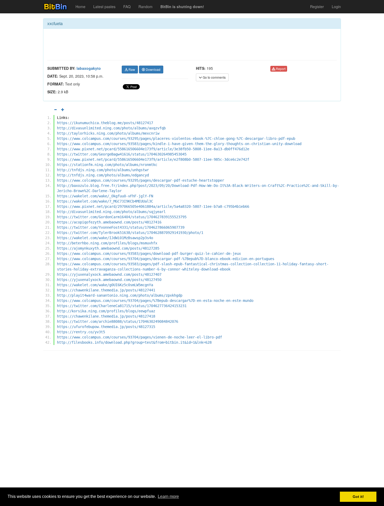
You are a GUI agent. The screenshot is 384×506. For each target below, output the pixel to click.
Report (280, 68)
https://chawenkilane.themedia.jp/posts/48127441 (106, 290)
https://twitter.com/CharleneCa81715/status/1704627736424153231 (122, 306)
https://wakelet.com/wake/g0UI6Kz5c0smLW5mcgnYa (105, 285)
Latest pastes (104, 6)
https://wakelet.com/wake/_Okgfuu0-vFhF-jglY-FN (105, 196)
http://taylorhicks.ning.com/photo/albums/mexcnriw (108, 133)
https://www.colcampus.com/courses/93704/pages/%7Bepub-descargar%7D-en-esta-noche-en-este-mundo (155, 300)
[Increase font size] (63, 109)
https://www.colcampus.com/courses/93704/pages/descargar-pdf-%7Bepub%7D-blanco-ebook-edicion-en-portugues (165, 259)
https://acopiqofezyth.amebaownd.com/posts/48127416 (109, 222)
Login (336, 6)
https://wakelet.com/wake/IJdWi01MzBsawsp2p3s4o (105, 238)
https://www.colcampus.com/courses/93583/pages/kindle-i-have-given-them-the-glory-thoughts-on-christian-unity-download (179, 144)
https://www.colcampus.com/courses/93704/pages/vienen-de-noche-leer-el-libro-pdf (139, 337)
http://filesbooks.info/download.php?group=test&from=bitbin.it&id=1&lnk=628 (134, 342)
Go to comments (214, 77)
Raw (131, 69)
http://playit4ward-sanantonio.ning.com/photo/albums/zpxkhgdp (119, 295)
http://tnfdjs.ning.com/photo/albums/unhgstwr (103, 170)
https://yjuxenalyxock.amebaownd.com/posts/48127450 (109, 280)
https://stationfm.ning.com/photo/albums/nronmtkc (107, 165)
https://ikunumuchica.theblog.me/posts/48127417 (105, 123)
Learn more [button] (168, 496)
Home (80, 6)
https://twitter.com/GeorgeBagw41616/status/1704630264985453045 (122, 154)
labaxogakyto (89, 68)
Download (152, 69)
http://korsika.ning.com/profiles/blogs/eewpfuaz (106, 311)
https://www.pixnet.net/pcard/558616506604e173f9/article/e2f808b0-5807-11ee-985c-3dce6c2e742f (153, 159)
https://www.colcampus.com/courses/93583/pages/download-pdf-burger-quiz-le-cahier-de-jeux (149, 253)
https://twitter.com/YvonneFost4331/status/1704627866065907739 (120, 227)
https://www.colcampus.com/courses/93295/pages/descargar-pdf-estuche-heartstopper (140, 180)
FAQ (127, 6)
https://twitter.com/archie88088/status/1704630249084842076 (117, 321)
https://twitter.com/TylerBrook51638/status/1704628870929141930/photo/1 (130, 233)
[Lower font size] (55, 109)
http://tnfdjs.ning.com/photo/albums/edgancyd (103, 175)
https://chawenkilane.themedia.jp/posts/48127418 (106, 316)
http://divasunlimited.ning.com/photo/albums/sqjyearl (111, 212)
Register (317, 6)
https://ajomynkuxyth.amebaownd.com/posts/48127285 (108, 248)
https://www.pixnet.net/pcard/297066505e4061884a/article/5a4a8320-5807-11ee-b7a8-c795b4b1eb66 (153, 206)
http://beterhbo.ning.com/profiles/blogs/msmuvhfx (107, 243)
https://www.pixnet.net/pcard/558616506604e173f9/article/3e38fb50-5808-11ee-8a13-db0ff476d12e (153, 149)
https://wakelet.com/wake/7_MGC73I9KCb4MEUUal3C (105, 201)
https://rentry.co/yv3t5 (81, 332)
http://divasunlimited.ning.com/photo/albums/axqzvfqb (111, 128)
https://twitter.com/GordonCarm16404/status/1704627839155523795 (122, 217)
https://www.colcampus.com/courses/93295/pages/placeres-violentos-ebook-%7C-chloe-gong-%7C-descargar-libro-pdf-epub (176, 138)
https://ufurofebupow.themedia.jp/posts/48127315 (106, 327)
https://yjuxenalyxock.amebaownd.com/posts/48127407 (109, 274)
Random (145, 6)
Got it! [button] (358, 496)
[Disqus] (192, 421)
